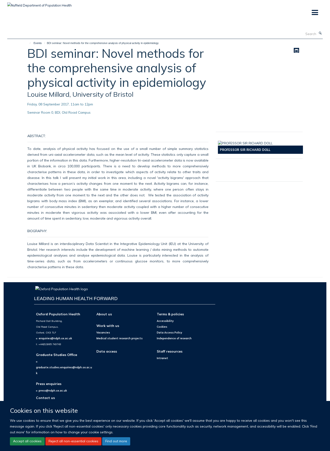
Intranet (162, 358)
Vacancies (103, 332)
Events (38, 43)
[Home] (28, 43)
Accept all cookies (27, 441)
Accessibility (165, 321)
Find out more (116, 441)
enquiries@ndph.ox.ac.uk (55, 338)
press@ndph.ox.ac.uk (53, 390)
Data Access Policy (169, 332)
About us (104, 314)
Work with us (107, 326)
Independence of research (174, 338)
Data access (106, 351)
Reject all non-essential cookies (73, 441)
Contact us (45, 398)
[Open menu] (315, 13)
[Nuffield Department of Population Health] (39, 4)
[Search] (320, 33)
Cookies (162, 326)
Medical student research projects (119, 338)
